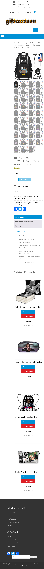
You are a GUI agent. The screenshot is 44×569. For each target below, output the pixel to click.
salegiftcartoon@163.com (23, 2)
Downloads (12, 546)
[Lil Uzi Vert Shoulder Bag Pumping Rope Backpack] (28, 401)
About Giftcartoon (14, 513)
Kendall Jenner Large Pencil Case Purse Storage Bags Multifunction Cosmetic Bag (28, 362)
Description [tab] (19, 217)
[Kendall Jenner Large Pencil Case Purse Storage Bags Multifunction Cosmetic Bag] (28, 346)
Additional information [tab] (24, 221)
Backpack (33, 43)
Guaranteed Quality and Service (22, 4)
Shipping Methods (14, 522)
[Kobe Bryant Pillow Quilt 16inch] (28, 291)
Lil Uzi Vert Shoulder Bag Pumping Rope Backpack (28, 417)
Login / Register (17, 12)
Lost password (13, 543)
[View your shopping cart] (33, 13)
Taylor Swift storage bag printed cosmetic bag (28, 472)
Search (34, 557)
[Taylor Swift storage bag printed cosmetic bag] (28, 456)
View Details (29, 316)
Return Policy (12, 516)
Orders (10, 537)
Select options (29, 312)
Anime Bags (24, 43)
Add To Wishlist (29, 325)
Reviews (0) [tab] (19, 226)
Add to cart (26, 179)
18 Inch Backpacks (28, 196)
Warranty (11, 525)
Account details (13, 540)
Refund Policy (12, 519)
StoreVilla (24, 566)
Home (16, 43)
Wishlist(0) (28, 12)
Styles (16, 173)
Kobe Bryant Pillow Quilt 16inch (28, 307)
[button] (39, 55)
